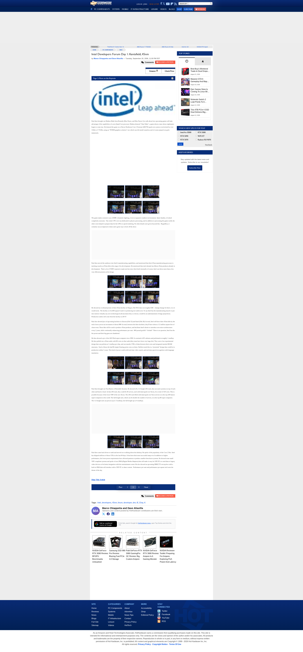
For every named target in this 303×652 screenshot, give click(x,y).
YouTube (165, 618)
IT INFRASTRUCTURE (140, 9)
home (94, 50)
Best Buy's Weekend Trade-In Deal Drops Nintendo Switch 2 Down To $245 (199, 70)
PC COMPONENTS (102, 9)
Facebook (166, 614)
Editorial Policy (147, 615)
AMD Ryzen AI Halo (167, 47)
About (127, 608)
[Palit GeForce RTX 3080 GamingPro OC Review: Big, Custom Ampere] (132, 542)
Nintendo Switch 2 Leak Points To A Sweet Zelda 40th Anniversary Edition (199, 100)
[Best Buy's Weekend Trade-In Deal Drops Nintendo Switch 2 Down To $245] (185, 71)
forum (120, 503)
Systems (111, 612)
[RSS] (175, 4)
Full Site (94, 622)
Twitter (164, 611)
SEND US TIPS (154, 4)
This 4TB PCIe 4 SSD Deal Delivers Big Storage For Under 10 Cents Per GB (200, 111)
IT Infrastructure (114, 618)
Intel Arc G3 (185, 47)
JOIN (145, 4)
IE (137, 503)
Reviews (95, 612)
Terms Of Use (175, 644)
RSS (164, 621)
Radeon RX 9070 (204, 140)
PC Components (108, 50)
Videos (111, 625)
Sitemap (94, 625)
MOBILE (125, 9)
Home (94, 608)
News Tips (129, 615)
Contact (128, 618)
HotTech (128, 625)
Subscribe (188, 9)
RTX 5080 (201, 132)
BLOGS (172, 9)
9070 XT (201, 136)
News (93, 615)
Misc (121, 50)
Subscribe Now (194, 168)
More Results (208, 145)
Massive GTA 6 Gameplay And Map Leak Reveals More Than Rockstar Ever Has (199, 80)
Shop (179, 9)
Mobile (111, 615)
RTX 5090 (184, 136)
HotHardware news (144, 523)
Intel (99, 503)
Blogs (93, 618)
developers (106, 503)
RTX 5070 (184, 140)
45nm (114, 503)
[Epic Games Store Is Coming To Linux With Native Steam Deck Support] (185, 92)
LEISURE (154, 9)
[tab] (187, 61)
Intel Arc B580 (185, 132)
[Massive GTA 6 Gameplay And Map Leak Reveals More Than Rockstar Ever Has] (185, 81)
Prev (120, 487)
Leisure (111, 622)
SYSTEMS (116, 9)
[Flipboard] (172, 4)
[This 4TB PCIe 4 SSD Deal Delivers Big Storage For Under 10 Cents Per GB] (185, 112)
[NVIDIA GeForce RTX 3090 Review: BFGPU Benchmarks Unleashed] (98, 542)
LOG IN (139, 4)
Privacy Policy (130, 622)
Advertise (128, 612)
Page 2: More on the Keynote (104, 78)
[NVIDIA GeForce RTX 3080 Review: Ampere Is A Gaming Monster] (149, 542)
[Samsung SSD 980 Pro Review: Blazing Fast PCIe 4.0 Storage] (115, 542)
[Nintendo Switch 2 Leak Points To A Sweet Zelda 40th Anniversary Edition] (185, 102)
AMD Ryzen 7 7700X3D (144, 47)
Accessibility (146, 608)
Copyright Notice (160, 644)
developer (128, 503)
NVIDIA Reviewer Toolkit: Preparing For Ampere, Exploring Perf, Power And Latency (168, 556)
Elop (141, 503)
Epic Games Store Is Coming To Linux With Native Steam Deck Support (200, 90)
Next (146, 487)
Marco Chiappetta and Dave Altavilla (122, 508)
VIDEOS (163, 9)
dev (134, 503)
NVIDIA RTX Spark (202, 47)
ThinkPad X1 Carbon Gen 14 (115, 47)
